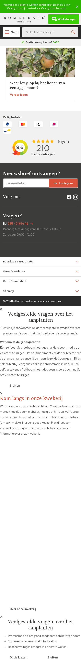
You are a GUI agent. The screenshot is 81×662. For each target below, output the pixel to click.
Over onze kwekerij (23, 609)
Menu (14, 32)
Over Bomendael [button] (14, 281)
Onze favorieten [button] (14, 271)
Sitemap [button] (8, 291)
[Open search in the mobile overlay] (50, 32)
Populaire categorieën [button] (18, 261)
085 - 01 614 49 (18, 223)
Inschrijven (66, 183)
